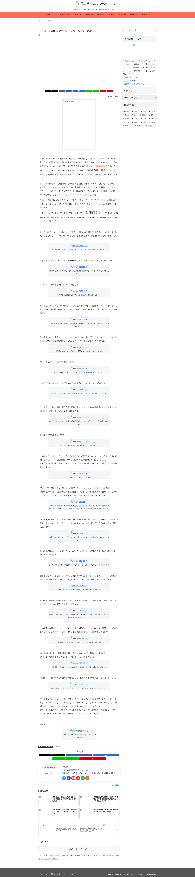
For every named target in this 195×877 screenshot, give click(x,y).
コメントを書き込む (79, 849)
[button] (154, 30)
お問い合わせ (54, 874)
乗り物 (42, 747)
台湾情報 (50, 747)
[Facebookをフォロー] (69, 778)
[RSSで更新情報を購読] (87, 778)
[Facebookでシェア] (79, 755)
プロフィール (43, 874)
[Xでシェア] (51, 91)
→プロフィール (128, 77)
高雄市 (58, 747)
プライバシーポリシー (68, 874)
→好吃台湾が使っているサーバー (136, 84)
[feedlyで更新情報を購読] (83, 778)
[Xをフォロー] (64, 778)
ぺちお (65, 767)
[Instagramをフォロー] (73, 778)
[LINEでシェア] (92, 91)
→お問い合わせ (128, 81)
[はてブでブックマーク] (106, 755)
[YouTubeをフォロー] (78, 778)
